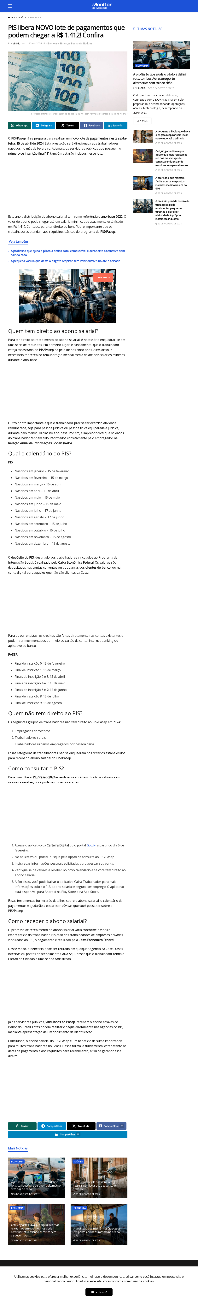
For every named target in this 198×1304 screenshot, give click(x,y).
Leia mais (144, 120)
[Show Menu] (10, 6)
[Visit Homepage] (102, 6)
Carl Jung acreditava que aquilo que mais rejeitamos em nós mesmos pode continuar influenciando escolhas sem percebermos (35, 1230)
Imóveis (78, 1161)
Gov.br (91, 845)
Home (11, 17)
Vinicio (16, 43)
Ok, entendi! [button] (99, 1292)
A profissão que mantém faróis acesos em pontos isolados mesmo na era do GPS (96, 1232)
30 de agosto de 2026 (25, 1194)
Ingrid (142, 88)
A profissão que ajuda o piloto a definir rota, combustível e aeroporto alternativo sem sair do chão (36, 1185)
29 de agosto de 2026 (87, 1240)
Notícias (22, 17)
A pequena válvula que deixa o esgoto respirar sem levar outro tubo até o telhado (65, 261)
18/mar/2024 (34, 43)
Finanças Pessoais (71, 43)
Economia (35, 17)
